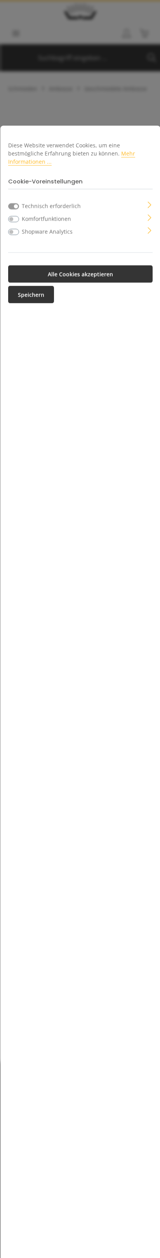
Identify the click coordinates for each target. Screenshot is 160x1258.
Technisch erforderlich (51, 205)
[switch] (13, 219)
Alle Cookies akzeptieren (80, 274)
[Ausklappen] (149, 204)
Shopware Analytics (47, 231)
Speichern (31, 294)
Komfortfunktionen (46, 218)
